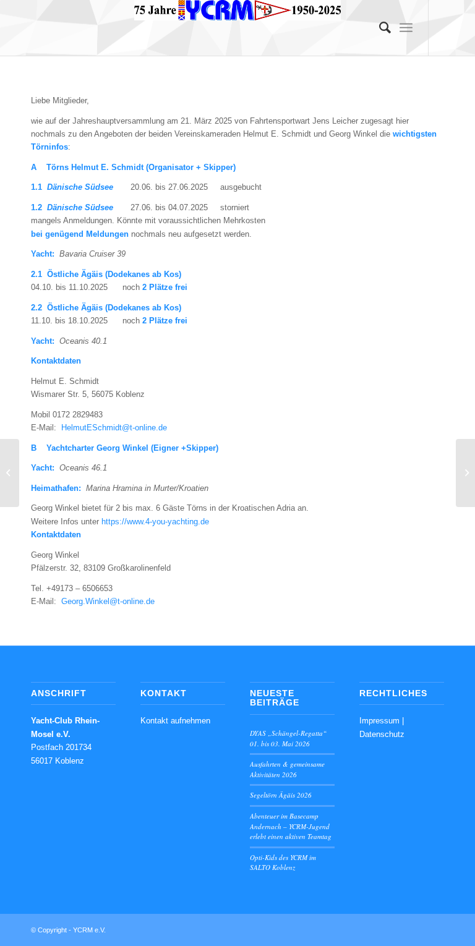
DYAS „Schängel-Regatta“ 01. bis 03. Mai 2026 (288, 738)
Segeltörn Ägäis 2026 (281, 794)
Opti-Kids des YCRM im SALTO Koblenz (283, 862)
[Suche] (379, 28)
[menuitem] (379, 28)
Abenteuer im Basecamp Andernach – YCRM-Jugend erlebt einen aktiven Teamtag (291, 826)
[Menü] (406, 28)
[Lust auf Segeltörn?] (9, 473)
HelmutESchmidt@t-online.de (114, 427)
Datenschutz (381, 734)
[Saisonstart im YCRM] (465, 473)
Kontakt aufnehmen (175, 720)
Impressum (379, 720)
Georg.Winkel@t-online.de (108, 601)
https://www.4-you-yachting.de (155, 521)
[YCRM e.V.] (237, 28)
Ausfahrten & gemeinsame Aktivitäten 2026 (287, 769)
